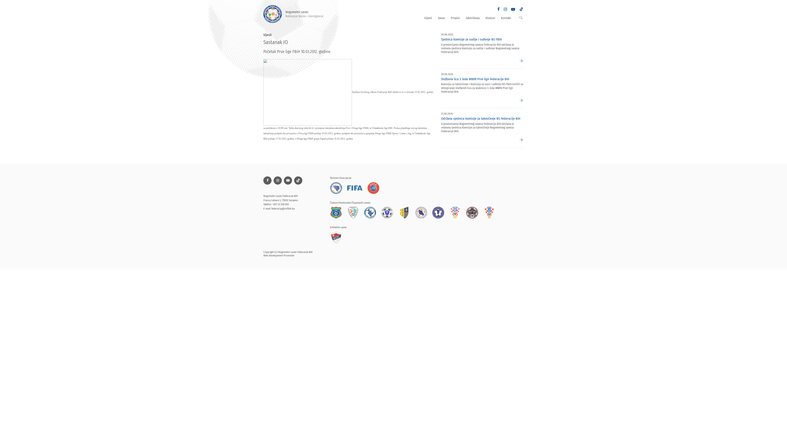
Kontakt (506, 18)
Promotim (288, 255)
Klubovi (490, 18)
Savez (441, 18)
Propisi (455, 18)
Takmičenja (473, 18)
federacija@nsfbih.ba (283, 208)
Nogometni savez (304, 14)
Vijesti (428, 18)
